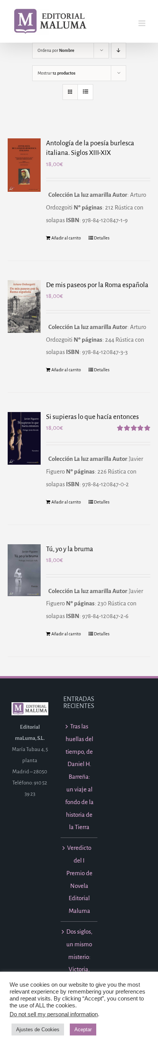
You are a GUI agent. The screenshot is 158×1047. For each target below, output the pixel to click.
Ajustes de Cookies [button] (37, 1029)
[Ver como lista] (85, 92)
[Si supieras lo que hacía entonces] (24, 438)
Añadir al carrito (66, 238)
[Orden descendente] (118, 50)
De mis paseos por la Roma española (97, 285)
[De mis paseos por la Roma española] (24, 306)
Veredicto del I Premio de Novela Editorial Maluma (79, 879)
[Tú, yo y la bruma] (24, 570)
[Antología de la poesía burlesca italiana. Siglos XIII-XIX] (24, 165)
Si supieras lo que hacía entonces (92, 416)
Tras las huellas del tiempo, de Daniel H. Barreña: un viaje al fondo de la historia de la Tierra (79, 776)
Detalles (101, 238)
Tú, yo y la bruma (69, 549)
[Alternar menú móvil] (142, 23)
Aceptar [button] (83, 1029)
